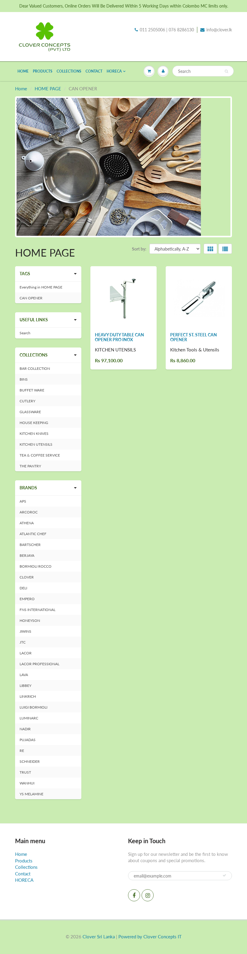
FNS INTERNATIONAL (37, 609)
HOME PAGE (48, 88)
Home (23, 71)
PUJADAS (28, 739)
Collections (69, 71)
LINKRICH (28, 696)
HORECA (114, 71)
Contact (94, 71)
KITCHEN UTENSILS (36, 444)
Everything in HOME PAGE (41, 287)
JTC (23, 642)
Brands (28, 487)
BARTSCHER (30, 544)
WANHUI (27, 783)
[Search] (226, 71)
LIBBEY (25, 685)
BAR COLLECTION (35, 368)
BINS (24, 379)
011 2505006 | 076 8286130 (167, 29)
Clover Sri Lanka (99, 936)
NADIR (25, 729)
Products (42, 71)
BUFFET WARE (32, 390)
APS (23, 501)
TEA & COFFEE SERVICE (40, 455)
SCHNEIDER (30, 761)
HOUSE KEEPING (34, 422)
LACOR (26, 653)
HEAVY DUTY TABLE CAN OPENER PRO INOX (119, 337)
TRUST (25, 772)
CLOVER (27, 577)
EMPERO (27, 599)
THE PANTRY (30, 466)
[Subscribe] (224, 875)
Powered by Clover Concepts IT (150, 936)
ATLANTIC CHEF (33, 534)
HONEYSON (30, 620)
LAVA (24, 674)
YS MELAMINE (31, 794)
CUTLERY (27, 401)
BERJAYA (27, 555)
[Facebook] (134, 895)
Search (25, 333)
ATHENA (27, 523)
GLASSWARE (30, 412)
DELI (23, 588)
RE (22, 750)
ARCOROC (29, 512)
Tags (25, 273)
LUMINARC (29, 718)
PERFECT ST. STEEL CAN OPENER (193, 337)
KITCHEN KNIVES (34, 433)
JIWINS (25, 631)
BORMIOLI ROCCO (36, 566)
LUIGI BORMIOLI (33, 707)
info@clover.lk (219, 29)
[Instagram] (148, 895)
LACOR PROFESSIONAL (39, 664)
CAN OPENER (31, 298)
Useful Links (34, 319)
